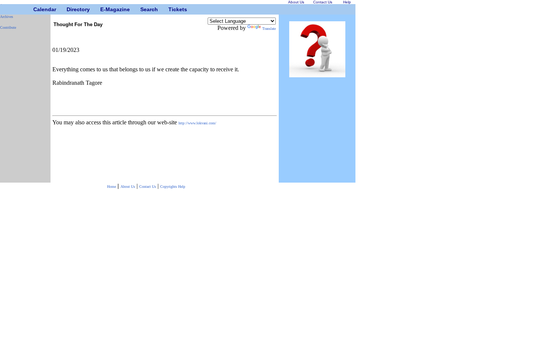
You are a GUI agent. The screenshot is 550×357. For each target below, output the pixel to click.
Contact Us (147, 186)
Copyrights (169, 186)
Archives (6, 17)
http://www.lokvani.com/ (197, 123)
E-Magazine (103, 9)
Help (181, 186)
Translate (269, 29)
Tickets (171, 9)
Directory (69, 9)
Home (111, 186)
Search (143, 9)
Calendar (36, 9)
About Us (127, 186)
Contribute (8, 27)
